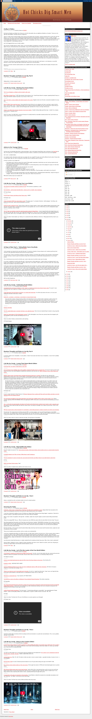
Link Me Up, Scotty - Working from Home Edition (18, 88)
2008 (67, 287)
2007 (67, 289)
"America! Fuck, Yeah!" (69, 69)
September (69, 226)
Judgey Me (67, 76)
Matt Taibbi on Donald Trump (9, 95)
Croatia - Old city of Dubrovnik (71, 107)
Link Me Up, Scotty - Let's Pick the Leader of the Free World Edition (24, 550)
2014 (67, 276)
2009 (67, 285)
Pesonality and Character (70, 82)
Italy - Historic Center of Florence (71, 119)
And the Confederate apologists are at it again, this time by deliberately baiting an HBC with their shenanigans (25, 566)
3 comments (6, 280)
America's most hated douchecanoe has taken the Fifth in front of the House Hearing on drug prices (23, 560)
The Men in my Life (69, 88)
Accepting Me (68, 72)
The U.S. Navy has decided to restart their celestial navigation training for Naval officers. (21, 211)
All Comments (69, 174)
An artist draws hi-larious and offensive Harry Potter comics (15, 195)
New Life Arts (11, 716)
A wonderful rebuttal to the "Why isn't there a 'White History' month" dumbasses (19, 454)
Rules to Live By (13, 178)
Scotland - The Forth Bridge (70, 136)
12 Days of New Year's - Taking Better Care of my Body (20, 247)
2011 (67, 282)
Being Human (13, 280)
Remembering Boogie (37, 23)
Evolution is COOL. (7, 563)
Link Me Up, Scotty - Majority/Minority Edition (17, 447)
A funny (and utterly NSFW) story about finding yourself (14, 201)
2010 (67, 283)
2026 (67, 205)
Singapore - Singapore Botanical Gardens (73, 138)
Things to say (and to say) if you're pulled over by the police (16, 571)
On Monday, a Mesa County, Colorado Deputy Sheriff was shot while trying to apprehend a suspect (23, 509)
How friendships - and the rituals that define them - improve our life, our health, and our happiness (23, 189)
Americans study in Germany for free (11, 205)
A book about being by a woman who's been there (19, 292)
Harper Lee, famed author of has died (15, 314)
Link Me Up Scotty (14, 142)
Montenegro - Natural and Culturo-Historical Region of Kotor (76, 128)
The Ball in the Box (69, 86)
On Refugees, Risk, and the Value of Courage (74, 79)
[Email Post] (18, 142)
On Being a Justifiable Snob (70, 77)
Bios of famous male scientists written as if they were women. (16, 664)
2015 (67, 274)
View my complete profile (70, 64)
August (68, 228)
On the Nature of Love (69, 81)
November (69, 222)
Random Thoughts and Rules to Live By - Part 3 (18, 496)
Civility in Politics (9, 29)
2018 (67, 215)
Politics (12, 545)
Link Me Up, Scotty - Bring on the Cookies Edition (19, 641)
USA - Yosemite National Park (71, 153)
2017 (67, 217)
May (68, 234)
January (68, 271)
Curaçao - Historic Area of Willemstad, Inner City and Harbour (77, 109)
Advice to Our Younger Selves (13, 147)
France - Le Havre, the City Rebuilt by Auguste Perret (75, 111)
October (68, 224)
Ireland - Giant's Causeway (70, 114)
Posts (68, 172)
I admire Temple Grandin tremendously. (11, 590)
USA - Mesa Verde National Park (71, 148)
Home (5, 23)
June (68, 232)
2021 (67, 209)
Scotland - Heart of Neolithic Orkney (72, 135)
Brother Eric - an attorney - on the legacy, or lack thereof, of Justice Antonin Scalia (20, 297)
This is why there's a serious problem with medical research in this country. (18, 99)
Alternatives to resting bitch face (10, 575)
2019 (67, 213)
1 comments (6, 178)
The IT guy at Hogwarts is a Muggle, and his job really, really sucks (17, 92)
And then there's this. (8, 657)
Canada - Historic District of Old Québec (73, 106)
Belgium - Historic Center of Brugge (72, 104)
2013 (67, 278)
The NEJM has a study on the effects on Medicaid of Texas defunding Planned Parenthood (21, 579)
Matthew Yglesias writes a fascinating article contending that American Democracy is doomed (22, 375)
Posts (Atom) (11, 711)
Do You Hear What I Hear (70, 74)
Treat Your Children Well (70, 92)
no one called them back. (29, 311)
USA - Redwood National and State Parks (73, 150)
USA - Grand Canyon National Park (72, 143)
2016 (67, 219)
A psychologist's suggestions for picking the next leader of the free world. (18, 553)
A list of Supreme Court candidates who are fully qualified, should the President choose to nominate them (24, 369)
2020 (67, 211)
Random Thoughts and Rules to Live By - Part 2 (18, 629)
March (68, 238)
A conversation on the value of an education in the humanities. (16, 675)
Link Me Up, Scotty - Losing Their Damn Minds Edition (20, 363)
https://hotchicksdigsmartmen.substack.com (74, 30)
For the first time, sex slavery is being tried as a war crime (15, 366)
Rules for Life (67, 84)
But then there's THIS (8, 661)
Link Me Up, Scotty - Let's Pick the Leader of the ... (77, 265)
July (68, 230)
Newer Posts (6, 709)
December (69, 221)
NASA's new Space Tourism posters (11, 463)
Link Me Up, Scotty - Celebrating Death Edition (18, 285)
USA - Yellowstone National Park (71, 151)
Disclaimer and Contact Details (14, 23)
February (69, 240)
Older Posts (57, 709)
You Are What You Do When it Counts (72, 96)
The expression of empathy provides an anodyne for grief (15, 186)
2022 (67, 207)
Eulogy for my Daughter (26, 23)
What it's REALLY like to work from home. (12, 104)
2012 (67, 280)
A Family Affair (68, 70)
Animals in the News (8, 307)
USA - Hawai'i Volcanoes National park (72, 146)
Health (16, 280)
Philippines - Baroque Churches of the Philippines (74, 133)
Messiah (18, 395)
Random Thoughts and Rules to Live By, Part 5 (18, 76)
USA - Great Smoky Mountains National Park (74, 145)
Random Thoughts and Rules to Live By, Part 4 (18, 351)
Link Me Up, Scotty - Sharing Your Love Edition (18, 183)
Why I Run (67, 94)
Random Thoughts (14, 358)
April (68, 236)
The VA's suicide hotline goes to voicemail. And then (14, 311)
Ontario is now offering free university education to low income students (18, 110)
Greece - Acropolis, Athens (70, 113)
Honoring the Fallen (10, 507)
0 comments (6, 142)
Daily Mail (55, 151)
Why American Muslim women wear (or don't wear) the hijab (15, 669)
